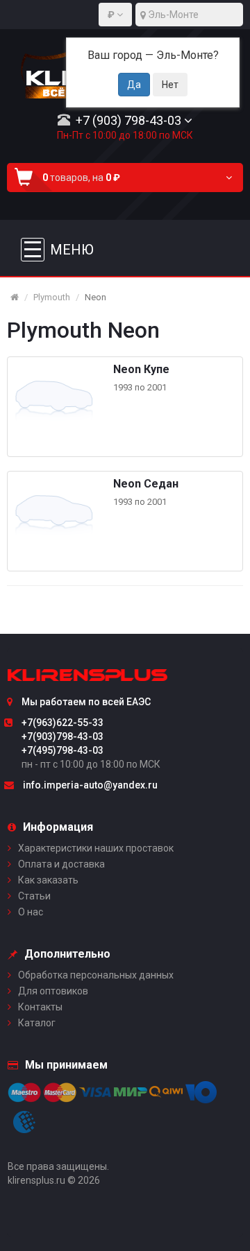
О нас (30, 911)
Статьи (34, 895)
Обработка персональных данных (96, 975)
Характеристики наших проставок (96, 848)
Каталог (37, 1022)
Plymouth (51, 297)
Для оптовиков (53, 991)
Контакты (40, 1006)
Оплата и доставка (61, 864)
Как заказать (48, 880)
